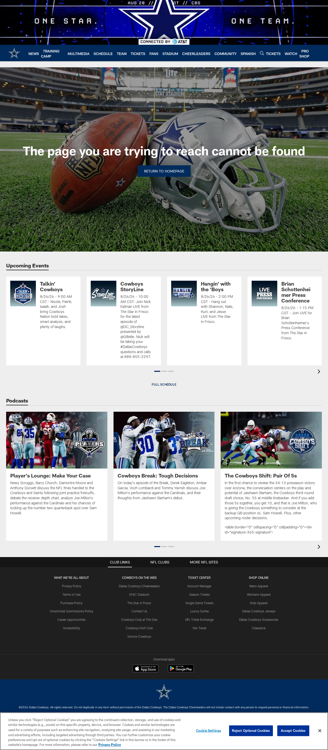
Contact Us (139, 611)
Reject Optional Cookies (251, 731)
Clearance (258, 628)
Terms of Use (71, 594)
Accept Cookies (293, 731)
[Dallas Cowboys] (164, 692)
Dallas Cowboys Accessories (258, 619)
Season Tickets (199, 594)
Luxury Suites (199, 611)
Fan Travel (199, 628)
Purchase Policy (71, 603)
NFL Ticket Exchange (199, 619)
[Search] (262, 53)
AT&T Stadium (139, 594)
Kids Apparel (259, 603)
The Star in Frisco (139, 603)
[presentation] (320, 372)
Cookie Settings (208, 731)
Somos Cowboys (139, 636)
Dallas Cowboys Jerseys (258, 611)
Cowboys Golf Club (139, 628)
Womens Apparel (259, 594)
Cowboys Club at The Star (139, 619)
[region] (164, 731)
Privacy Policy (71, 586)
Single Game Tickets (199, 603)
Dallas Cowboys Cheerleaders (139, 586)
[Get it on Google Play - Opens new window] (180, 671)
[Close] (319, 730)
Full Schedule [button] (164, 384)
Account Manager (199, 586)
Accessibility (71, 628)
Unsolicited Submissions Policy (71, 611)
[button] (157, 371)
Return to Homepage (164, 171)
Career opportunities (71, 619)
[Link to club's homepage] (14, 53)
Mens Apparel (258, 586)
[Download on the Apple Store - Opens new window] (145, 669)
